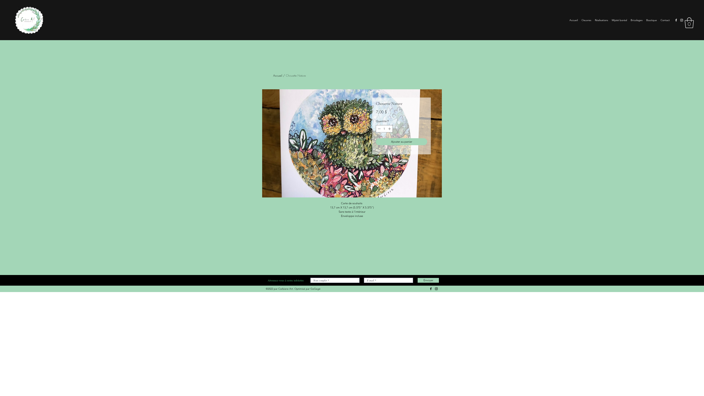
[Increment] (389, 128)
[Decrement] (378, 128)
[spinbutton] (384, 128)
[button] (689, 22)
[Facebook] (676, 20)
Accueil (277, 76)
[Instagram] (681, 20)
